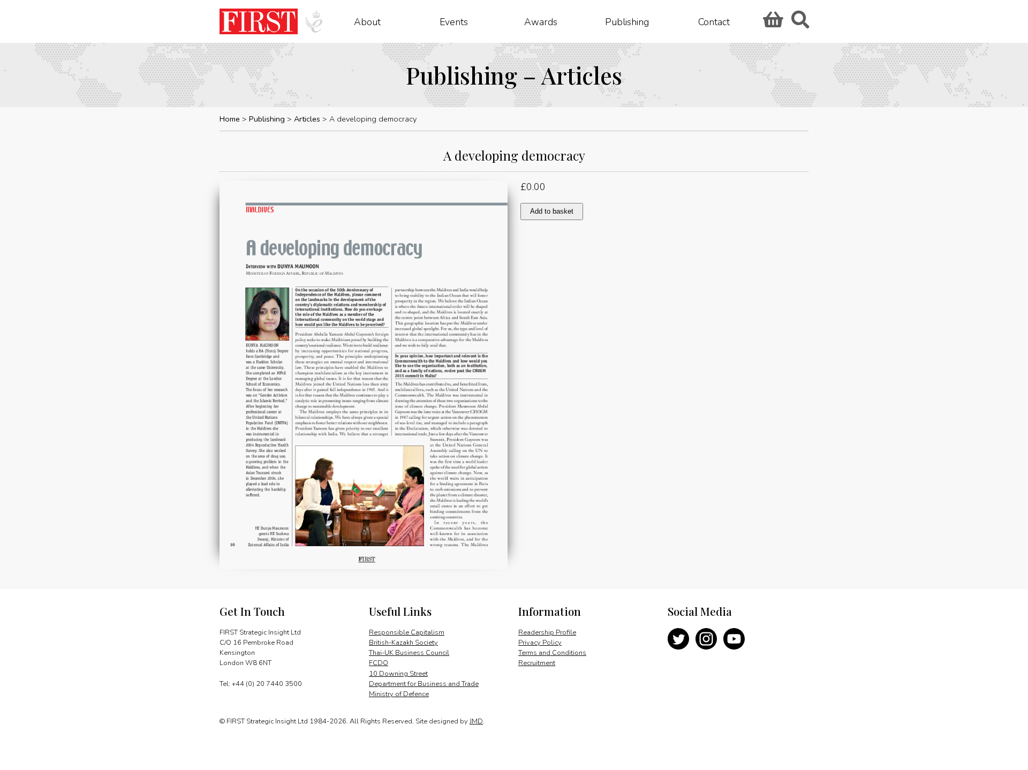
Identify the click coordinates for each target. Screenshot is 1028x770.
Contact (714, 21)
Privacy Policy (540, 642)
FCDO (378, 663)
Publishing (627, 21)
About (367, 21)
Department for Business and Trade (424, 684)
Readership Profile (547, 632)
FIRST (259, 21)
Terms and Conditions (552, 653)
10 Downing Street (398, 673)
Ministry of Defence (399, 694)
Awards (540, 21)
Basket (771, 23)
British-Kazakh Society (403, 642)
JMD (476, 721)
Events (454, 21)
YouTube (734, 639)
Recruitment (536, 663)
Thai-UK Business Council (409, 653)
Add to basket (551, 211)
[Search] (799, 23)
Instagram (706, 639)
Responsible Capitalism (406, 632)
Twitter (678, 639)
